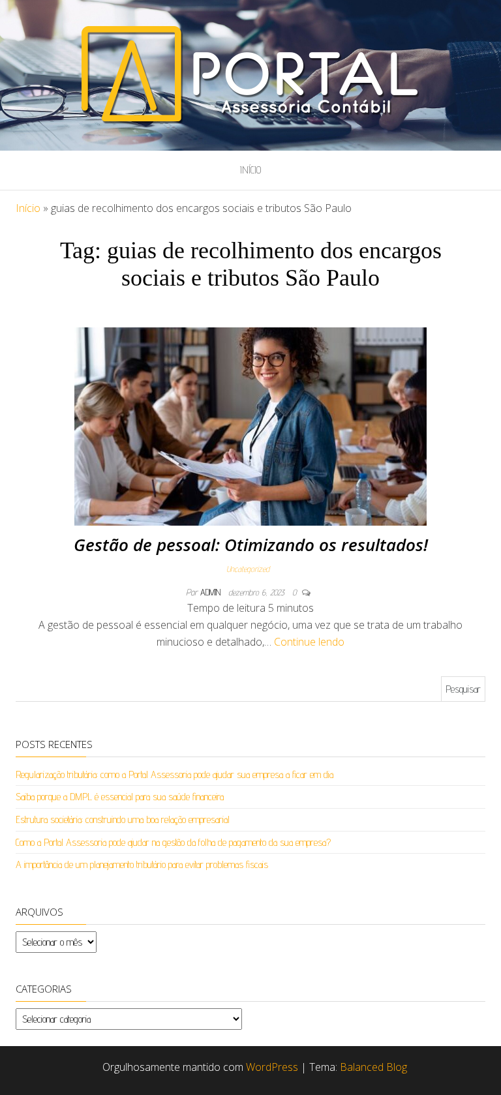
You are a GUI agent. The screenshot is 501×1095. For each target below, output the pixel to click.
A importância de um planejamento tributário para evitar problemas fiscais (142, 864)
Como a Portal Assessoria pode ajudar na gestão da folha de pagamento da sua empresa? (173, 842)
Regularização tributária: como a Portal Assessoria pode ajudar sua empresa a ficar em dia (174, 774)
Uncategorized (247, 568)
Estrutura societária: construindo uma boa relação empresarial (123, 819)
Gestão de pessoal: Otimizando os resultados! (251, 544)
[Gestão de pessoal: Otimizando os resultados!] (250, 425)
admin (211, 592)
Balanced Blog (373, 1067)
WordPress (272, 1067)
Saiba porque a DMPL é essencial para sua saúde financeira (120, 796)
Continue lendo (309, 642)
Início (250, 170)
